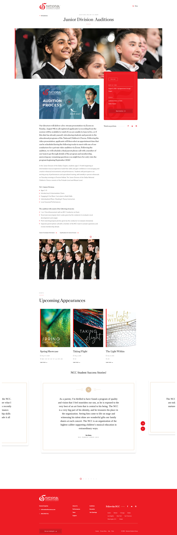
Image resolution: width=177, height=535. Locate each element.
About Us (75, 506)
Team (74, 512)
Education (92, 509)
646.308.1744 (45, 514)
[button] (85, 237)
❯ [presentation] (143, 423)
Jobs (109, 531)
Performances (76, 509)
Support (75, 515)
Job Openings (93, 512)
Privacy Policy (103, 531)
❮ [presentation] (143, 429)
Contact (97, 531)
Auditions (92, 506)
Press (112, 531)
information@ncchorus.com (48, 509)
